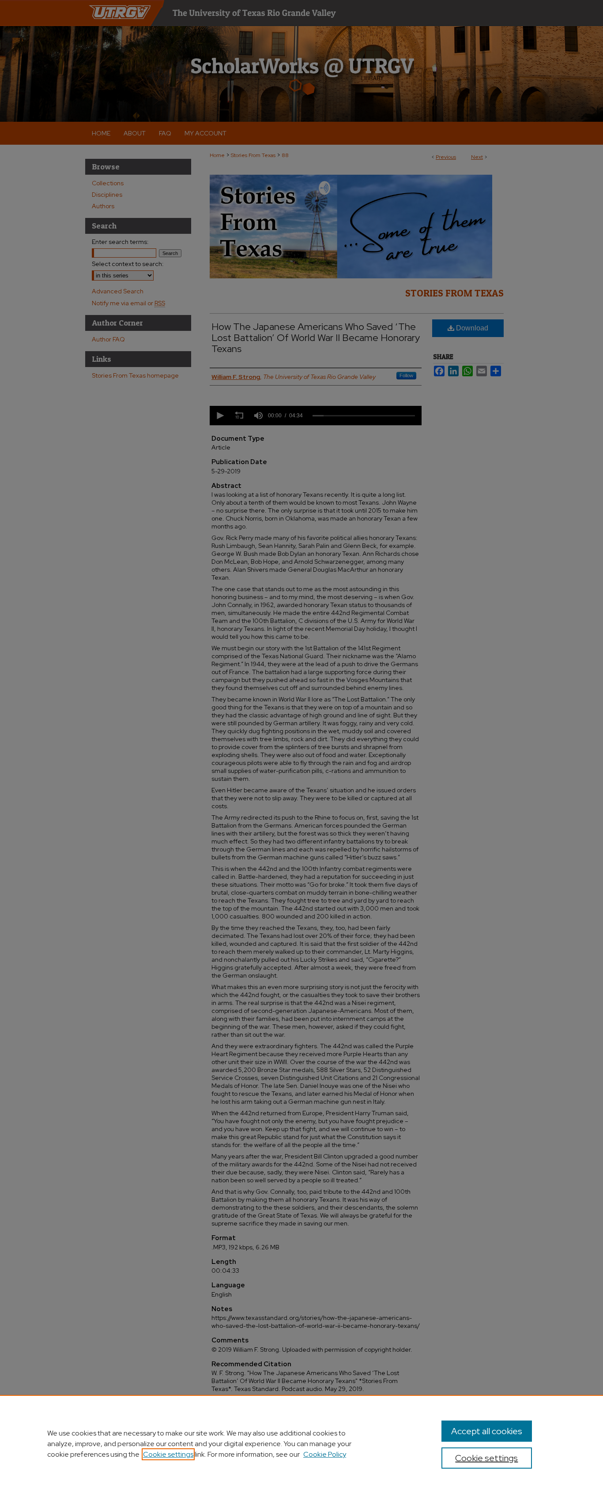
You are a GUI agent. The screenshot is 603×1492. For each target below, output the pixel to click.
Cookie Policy (324, 1454)
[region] (301, 1443)
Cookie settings (168, 1454)
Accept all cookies (486, 1431)
